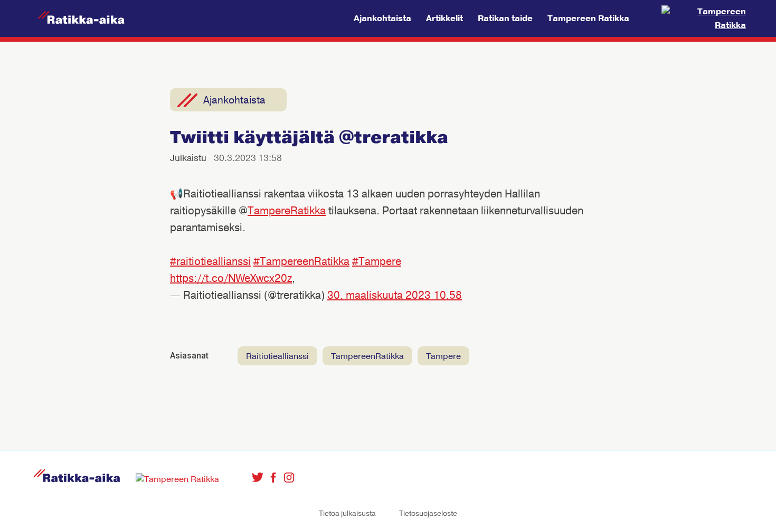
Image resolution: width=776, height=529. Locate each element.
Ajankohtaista (382, 18)
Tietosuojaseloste (428, 513)
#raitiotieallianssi (210, 261)
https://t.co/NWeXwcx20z (231, 278)
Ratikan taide (505, 18)
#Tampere (376, 261)
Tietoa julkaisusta (347, 513)
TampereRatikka (287, 211)
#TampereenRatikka (301, 261)
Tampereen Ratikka (588, 18)
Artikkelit (444, 18)
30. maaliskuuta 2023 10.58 (394, 295)
